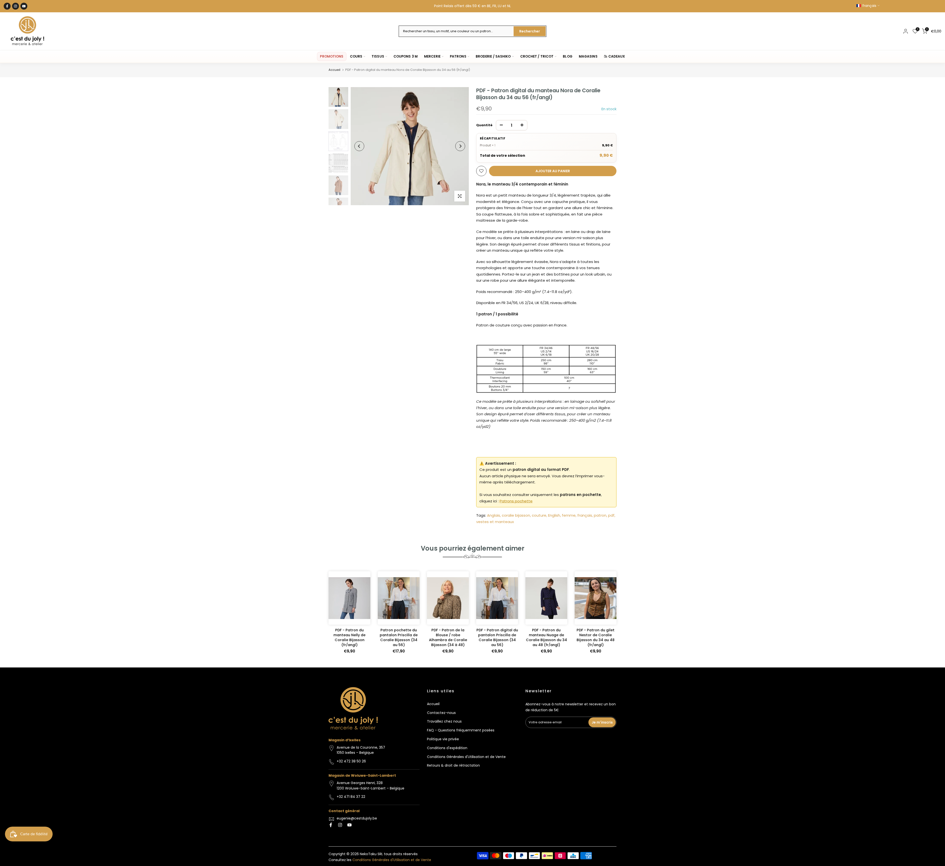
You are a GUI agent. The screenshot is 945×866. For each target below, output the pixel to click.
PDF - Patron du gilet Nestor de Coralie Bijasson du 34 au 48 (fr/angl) (595, 637)
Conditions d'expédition (447, 747)
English (554, 515)
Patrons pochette (516, 501)
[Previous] (359, 146)
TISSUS (378, 56)
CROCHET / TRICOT (537, 56)
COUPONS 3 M (406, 56)
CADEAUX (616, 56)
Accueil (334, 69)
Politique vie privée (443, 739)
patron (600, 515)
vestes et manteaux (495, 521)
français (584, 515)
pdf (611, 515)
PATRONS (458, 56)
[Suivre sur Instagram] (15, 6)
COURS (356, 56)
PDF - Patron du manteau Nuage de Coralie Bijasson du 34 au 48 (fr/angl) (546, 637)
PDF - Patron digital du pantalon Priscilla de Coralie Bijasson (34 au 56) (497, 637)
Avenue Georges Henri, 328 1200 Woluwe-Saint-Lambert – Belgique (370, 785)
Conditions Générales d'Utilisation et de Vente (466, 756)
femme (569, 515)
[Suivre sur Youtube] (23, 6)
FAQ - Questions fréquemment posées (460, 730)
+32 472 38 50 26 (351, 761)
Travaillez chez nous (444, 721)
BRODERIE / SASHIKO (493, 56)
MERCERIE (432, 56)
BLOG (567, 56)
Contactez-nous (441, 712)
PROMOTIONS (331, 56)
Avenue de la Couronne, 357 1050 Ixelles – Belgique (361, 750)
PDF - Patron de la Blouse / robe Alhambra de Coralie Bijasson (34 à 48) (448, 637)
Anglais (493, 515)
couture (539, 515)
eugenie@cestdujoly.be (357, 818)
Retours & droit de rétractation (453, 765)
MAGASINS (588, 56)
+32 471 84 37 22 (351, 796)
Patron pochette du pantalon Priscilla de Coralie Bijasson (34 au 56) (399, 637)
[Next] (460, 146)
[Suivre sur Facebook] (7, 6)
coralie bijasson (516, 515)
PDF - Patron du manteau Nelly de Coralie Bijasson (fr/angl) (349, 637)
